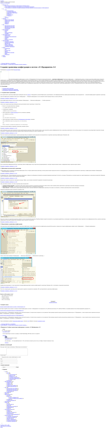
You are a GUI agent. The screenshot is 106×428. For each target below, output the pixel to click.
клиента (28, 94)
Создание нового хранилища (8, 88)
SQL (3, 24)
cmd (5, 49)
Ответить (4, 335)
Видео (4, 55)
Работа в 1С (9, 13)
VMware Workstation (8, 32)
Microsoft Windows (8, 381)
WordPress (7, 37)
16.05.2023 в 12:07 (8, 338)
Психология (7, 54)
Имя (1, 358)
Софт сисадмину (6, 40)
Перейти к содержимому (5, 2)
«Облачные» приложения (9, 46)
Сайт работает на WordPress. (5, 426)
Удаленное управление (9, 41)
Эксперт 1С (9, 15)
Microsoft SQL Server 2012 (10, 26)
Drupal (6, 38)
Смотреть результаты (53, 302)
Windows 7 (7, 23)
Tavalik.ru (2, 0)
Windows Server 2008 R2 (9, 20)
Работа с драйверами (9, 44)
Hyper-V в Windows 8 (13, 397)
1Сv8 (28, 321)
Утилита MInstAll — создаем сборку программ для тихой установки (13, 64)
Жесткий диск (7, 43)
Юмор (6, 53)
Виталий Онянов (17, 69)
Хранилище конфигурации (12, 12)
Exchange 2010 (7, 50)
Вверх (1, 427)
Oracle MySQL (7, 28)
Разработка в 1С (10, 14)
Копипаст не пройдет (9, 39)
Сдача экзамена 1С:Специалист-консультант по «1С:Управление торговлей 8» (19, 6)
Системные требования (11, 11)
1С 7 (6, 16)
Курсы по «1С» (5, 4)
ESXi (6, 31)
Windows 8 (7, 22)
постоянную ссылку (41, 321)
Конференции (7, 48)
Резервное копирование (9, 42)
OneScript (6, 17)
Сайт (1, 363)
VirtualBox (7, 33)
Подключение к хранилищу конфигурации (11, 90)
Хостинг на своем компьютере (10, 36)
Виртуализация (5, 29)
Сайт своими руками (7, 34)
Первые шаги (7, 35)
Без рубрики (7, 392)
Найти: (4, 367)
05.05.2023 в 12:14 (6, 331)
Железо (6, 51)
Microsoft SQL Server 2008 (10, 27)
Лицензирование (10, 10)
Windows (4, 18)
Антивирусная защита (9, 45)
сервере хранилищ (14, 112)
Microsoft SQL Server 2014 (10, 25)
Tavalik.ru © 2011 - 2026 (4, 425)
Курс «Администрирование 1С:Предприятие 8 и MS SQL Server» (17, 5)
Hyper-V (6, 30)
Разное (4, 47)
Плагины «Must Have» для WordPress (7, 63)
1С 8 (6, 9)
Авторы (4, 56)
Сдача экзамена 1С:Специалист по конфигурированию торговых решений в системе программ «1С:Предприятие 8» (27, 7)
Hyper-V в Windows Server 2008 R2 (15, 398)
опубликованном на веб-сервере (24, 119)
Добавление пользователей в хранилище (10, 89)
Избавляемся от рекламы (9, 52)
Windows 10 (7, 21)
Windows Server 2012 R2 (9, 19)
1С (3, 8)
